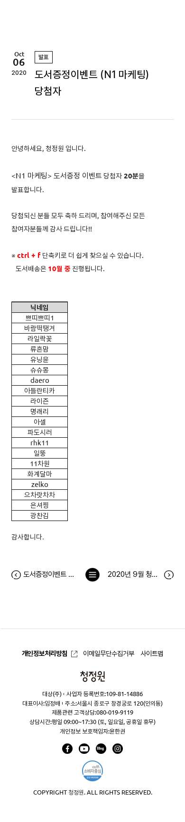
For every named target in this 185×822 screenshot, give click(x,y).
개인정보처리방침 (44, 653)
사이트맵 (151, 653)
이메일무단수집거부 (108, 653)
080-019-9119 (114, 712)
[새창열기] (67, 748)
